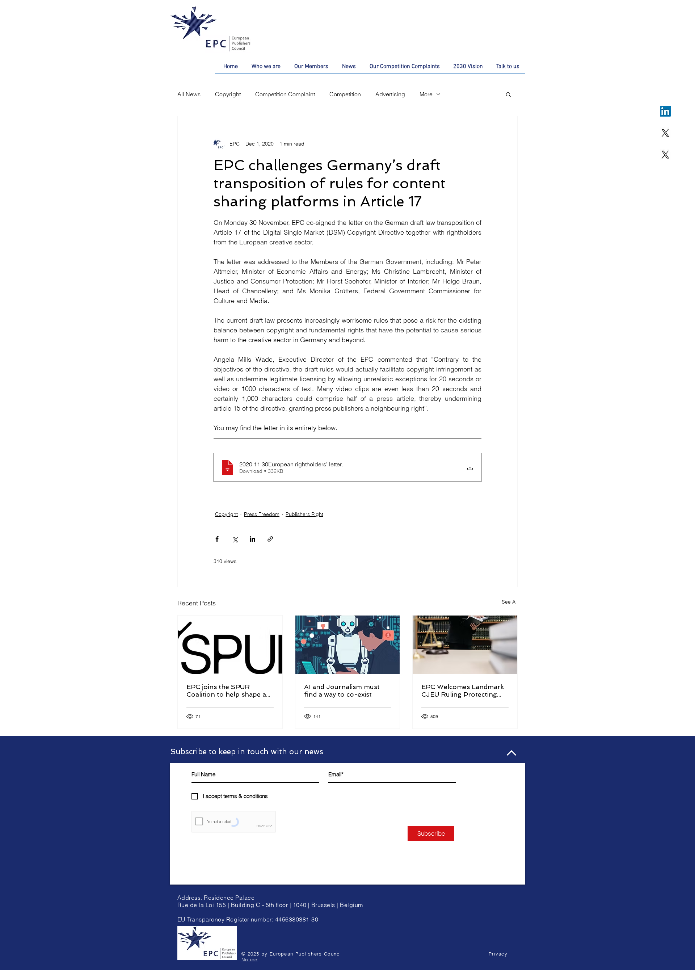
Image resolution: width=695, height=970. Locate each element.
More (426, 94)
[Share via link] (270, 539)
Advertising (390, 94)
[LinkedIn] (665, 111)
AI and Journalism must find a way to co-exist (342, 690)
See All (510, 602)
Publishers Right (304, 514)
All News (189, 94)
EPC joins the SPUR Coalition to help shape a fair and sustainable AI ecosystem (226, 690)
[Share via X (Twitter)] (234, 539)
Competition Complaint (285, 94)
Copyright (228, 94)
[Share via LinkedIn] (252, 539)
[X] (665, 132)
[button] (508, 94)
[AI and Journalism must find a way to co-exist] (347, 645)
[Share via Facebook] (217, 539)
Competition (345, 94)
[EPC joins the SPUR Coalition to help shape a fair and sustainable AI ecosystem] (230, 645)
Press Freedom (261, 514)
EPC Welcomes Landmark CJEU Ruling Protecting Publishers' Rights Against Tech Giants (463, 690)
